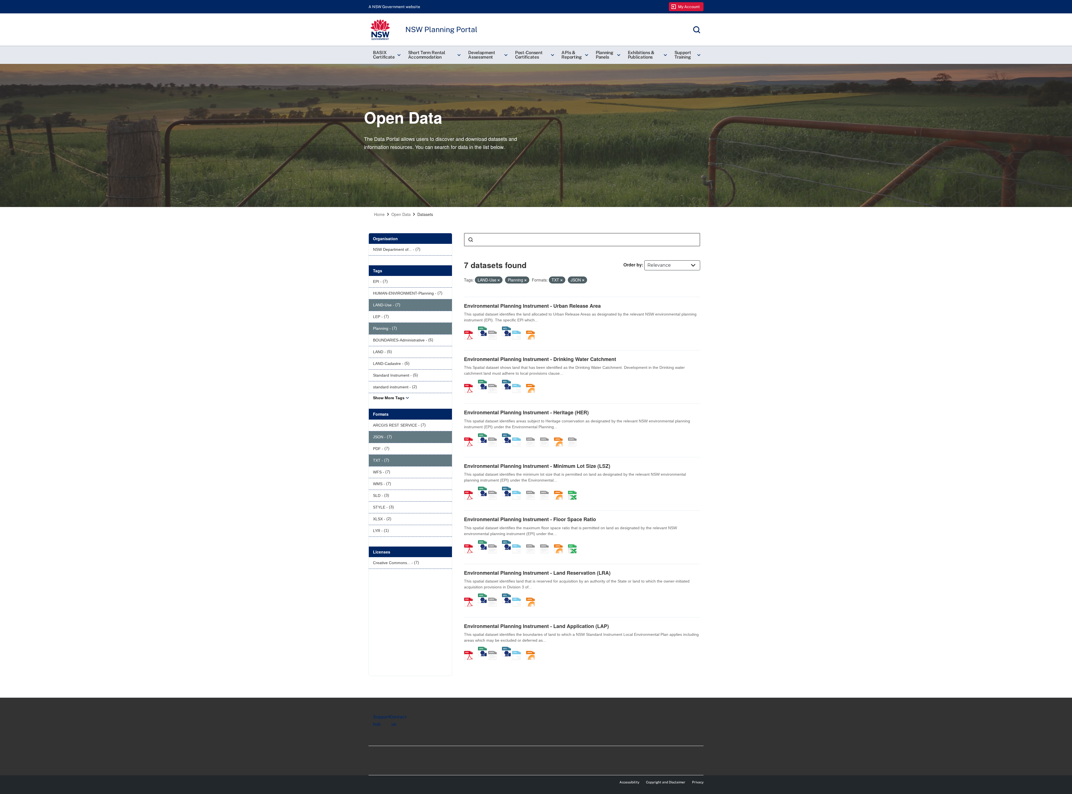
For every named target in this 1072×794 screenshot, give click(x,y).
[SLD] (546, 436)
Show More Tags (389, 398)
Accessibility (629, 782)
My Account (689, 6)
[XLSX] (574, 489)
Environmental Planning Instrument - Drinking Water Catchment (540, 359)
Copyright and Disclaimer (665, 782)
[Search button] (470, 239)
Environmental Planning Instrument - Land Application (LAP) (536, 626)
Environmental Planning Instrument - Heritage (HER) (526, 412)
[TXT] (518, 329)
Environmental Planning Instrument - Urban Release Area (532, 305)
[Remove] (498, 280)
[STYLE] (532, 436)
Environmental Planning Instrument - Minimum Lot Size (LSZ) (537, 466)
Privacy (698, 782)
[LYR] (574, 436)
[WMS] (482, 329)
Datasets (425, 214)
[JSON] (532, 329)
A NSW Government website (394, 6)
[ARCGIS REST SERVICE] (494, 329)
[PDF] (470, 329)
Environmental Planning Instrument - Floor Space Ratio (530, 519)
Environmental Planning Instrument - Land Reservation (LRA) (537, 572)
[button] (386, 55)
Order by (632, 264)
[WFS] (506, 329)
